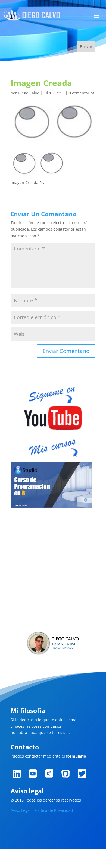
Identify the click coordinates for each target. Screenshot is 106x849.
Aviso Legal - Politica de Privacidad (42, 810)
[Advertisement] (53, 571)
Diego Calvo (28, 93)
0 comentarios (82, 93)
